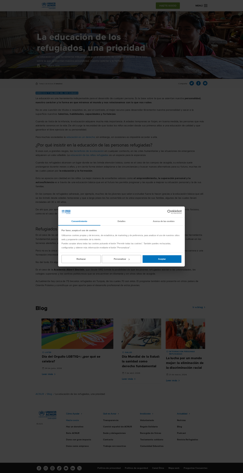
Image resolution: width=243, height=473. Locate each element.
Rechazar (81, 259)
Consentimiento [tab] (79, 221)
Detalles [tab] (122, 221)
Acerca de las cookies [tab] (164, 221)
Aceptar (162, 259)
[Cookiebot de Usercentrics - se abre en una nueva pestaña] (169, 212)
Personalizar (120, 259)
